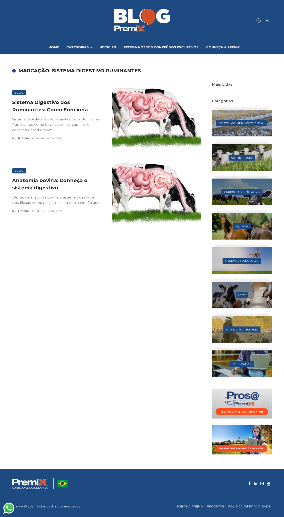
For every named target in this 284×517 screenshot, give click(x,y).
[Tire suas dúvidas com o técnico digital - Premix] (242, 439)
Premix (24, 138)
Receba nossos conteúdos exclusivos (161, 47)
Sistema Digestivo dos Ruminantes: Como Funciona (50, 105)
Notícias (107, 47)
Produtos (216, 506)
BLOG (19, 92)
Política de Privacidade (249, 506)
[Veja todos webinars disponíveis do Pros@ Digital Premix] (242, 404)
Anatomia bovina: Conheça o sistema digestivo (49, 184)
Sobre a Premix (189, 506)
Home (54, 47)
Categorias (77, 47)
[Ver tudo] (242, 123)
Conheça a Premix (223, 47)
